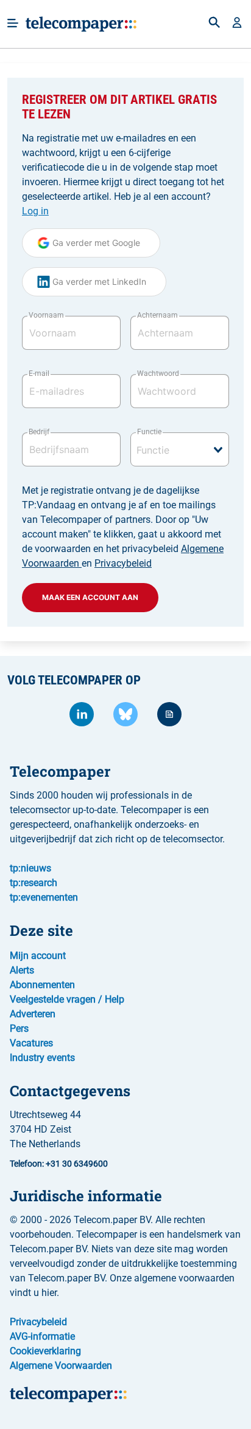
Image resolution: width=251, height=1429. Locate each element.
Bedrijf (39, 432)
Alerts (22, 970)
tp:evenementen (44, 897)
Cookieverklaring (45, 1351)
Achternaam (157, 315)
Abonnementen (42, 985)
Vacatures (31, 1043)
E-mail (39, 373)
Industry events (42, 1057)
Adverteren (32, 1014)
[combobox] (179, 449)
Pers (19, 1028)
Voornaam (46, 315)
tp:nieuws (30, 868)
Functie (149, 432)
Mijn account (38, 955)
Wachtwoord (158, 373)
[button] (237, 23)
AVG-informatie (42, 1336)
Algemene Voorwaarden (61, 1365)
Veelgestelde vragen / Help (67, 999)
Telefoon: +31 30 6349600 (59, 1163)
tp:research (33, 882)
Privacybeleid (123, 563)
